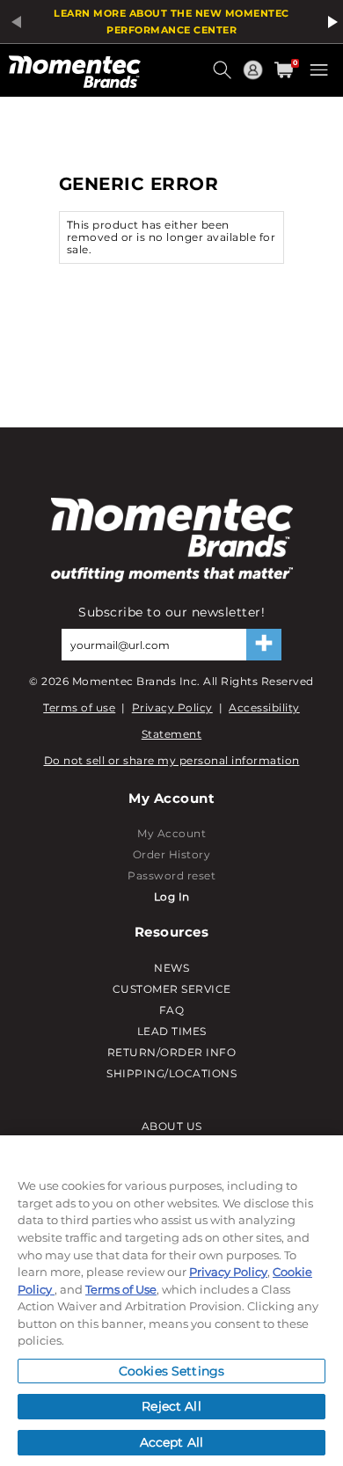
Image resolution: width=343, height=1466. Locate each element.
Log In (172, 896)
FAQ (172, 1010)
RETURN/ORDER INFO (172, 1052)
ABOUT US (172, 1126)
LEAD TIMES (172, 1031)
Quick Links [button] (255, 78)
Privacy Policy (172, 707)
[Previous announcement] (13, 22)
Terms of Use (121, 1289)
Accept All (171, 1442)
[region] (171, 1300)
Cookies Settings (171, 1371)
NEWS (171, 967)
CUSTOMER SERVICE (172, 989)
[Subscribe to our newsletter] (263, 644)
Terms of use (79, 707)
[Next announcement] (330, 22)
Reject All (171, 1406)
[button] (224, 76)
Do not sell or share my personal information (172, 760)
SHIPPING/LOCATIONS (171, 1073)
